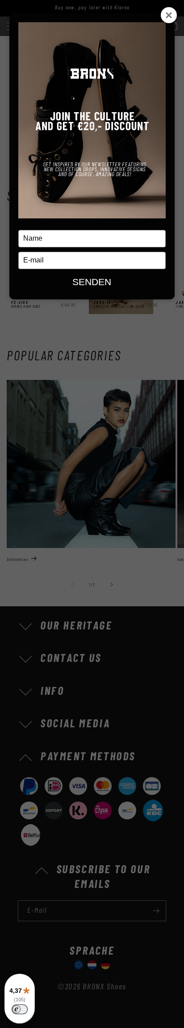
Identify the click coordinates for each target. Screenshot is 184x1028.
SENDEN (91, 282)
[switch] (20, 1009)
